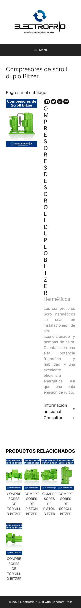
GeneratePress (62, 602)
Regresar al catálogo (26, 92)
